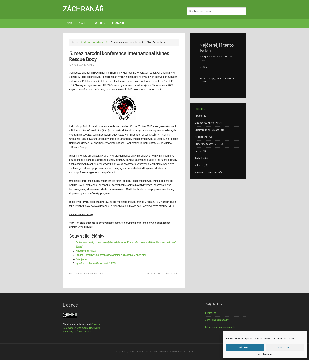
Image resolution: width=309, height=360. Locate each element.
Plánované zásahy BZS (206, 144)
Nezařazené (201, 137)
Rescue (175, 273)
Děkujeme (81, 259)
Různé (198, 151)
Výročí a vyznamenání (206, 172)
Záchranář (83, 9)
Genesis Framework (163, 351)
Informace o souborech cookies (221, 327)
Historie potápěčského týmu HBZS (217, 78)
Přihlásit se (210, 313)
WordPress (179, 351)
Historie (198, 115)
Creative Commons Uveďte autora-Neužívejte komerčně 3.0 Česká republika (81, 328)
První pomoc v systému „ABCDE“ (216, 56)
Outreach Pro (142, 351)
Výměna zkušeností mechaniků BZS (96, 263)
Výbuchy (199, 165)
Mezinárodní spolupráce (92, 273)
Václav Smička (86, 65)
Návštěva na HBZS (86, 250)
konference (157, 273)
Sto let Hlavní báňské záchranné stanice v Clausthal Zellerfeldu (111, 255)
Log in (190, 351)
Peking (167, 273)
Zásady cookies (265, 354)
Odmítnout (285, 347)
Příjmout (245, 347)
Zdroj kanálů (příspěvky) (217, 320)
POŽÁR (203, 67)
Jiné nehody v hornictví (206, 123)
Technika (199, 158)
